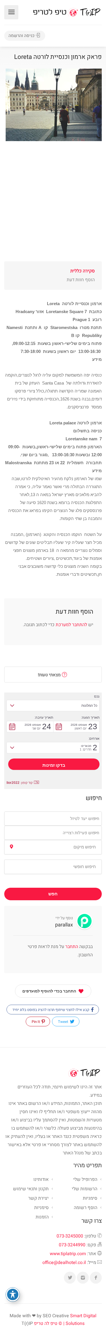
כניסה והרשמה (22, 35)
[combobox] (53, 818)
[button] (53, 705)
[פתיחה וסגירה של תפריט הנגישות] (13, 1294)
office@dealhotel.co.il (64, 1262)
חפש (53, 894)
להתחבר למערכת (71, 624)
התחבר (71, 946)
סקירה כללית (82, 271)
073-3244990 (72, 1245)
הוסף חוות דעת (81, 279)
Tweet (63, 1021)
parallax (64, 925)
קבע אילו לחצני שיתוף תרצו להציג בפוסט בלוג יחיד (51, 1009)
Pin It (36, 1021)
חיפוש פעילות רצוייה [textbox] (81, 833)
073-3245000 (70, 1236)
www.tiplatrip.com (68, 1253)
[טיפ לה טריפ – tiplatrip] (67, 12)
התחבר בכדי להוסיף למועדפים (49, 991)
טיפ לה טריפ (45, 1323)
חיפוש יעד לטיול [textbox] (84, 818)
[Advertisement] (53, 208)
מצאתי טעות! (50, 675)
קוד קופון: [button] (20, 783)
